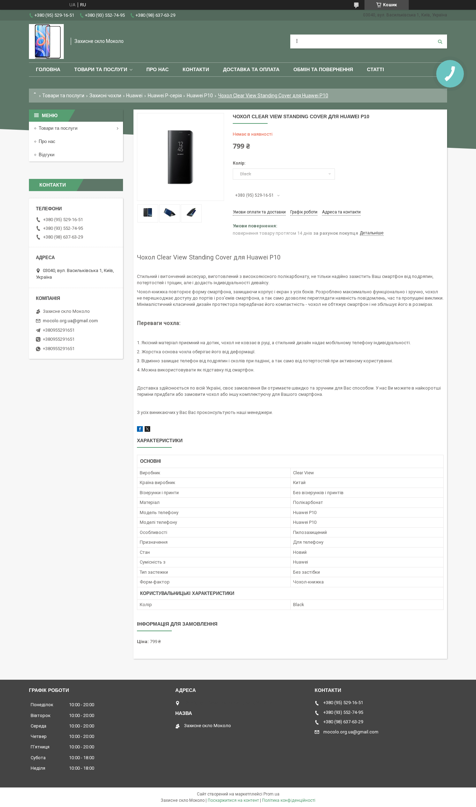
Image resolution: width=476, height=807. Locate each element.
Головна (48, 69)
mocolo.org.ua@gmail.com (70, 320)
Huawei (134, 95)
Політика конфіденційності (288, 800)
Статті (375, 69)
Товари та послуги (100, 69)
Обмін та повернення (323, 69)
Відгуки (46, 154)
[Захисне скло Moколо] (46, 41)
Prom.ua (271, 794)
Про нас (157, 69)
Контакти (196, 69)
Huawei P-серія (165, 95)
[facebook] (140, 430)
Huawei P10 (200, 95)
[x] (147, 430)
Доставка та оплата (251, 69)
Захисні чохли (105, 95)
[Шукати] (440, 41)
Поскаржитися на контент (233, 800)
